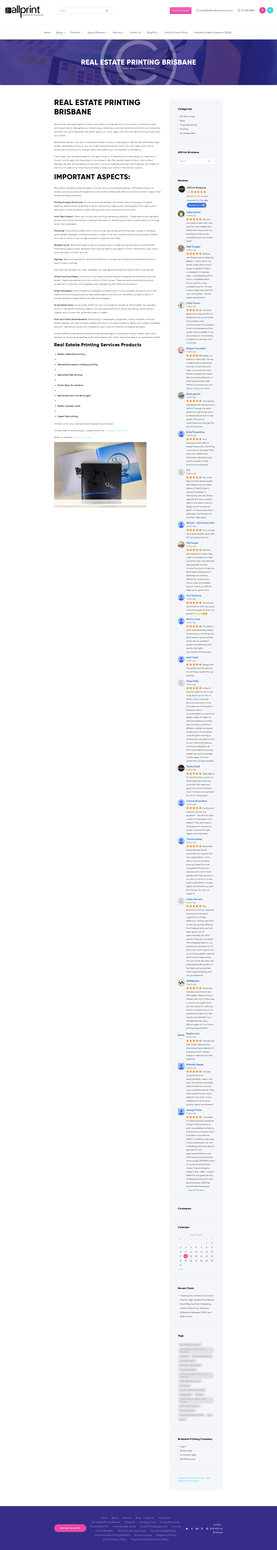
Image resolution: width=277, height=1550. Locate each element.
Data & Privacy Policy (114, 1539)
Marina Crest (193, 619)
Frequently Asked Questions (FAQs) (149, 1539)
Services (126, 1517)
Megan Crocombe (195, 348)
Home (125, 68)
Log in (183, 1446)
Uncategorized (187, 133)
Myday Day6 (193, 766)
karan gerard (193, 393)
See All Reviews (196, 1189)
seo (209, 1415)
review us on (195, 204)
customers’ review (82, 437)
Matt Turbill (192, 657)
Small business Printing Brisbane (112, 1534)
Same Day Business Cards (132, 1530)
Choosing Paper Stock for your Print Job (194, 1375)
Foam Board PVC (99, 1526)
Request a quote (181, 10)
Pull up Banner (187, 1410)
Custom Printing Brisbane (192, 1390)
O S (188, 470)
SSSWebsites (192, 980)
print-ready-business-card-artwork (193, 1400)
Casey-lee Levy (194, 899)
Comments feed (188, 1454)
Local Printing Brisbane (163, 1530)
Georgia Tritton (194, 1109)
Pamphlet (129, 1522)
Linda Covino (193, 302)
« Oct (180, 1269)
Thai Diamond (193, 595)
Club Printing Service (190, 1381)
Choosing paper (187, 1369)
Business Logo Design (190, 1365)
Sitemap (149, 1517)
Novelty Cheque (143, 1534)
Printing (184, 128)
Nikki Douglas (193, 246)
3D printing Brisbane (190, 1344)
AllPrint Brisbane (196, 187)
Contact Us (164, 1517)
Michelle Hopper (195, 1064)
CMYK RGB (184, 1385)
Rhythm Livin (193, 1033)
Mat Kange (192, 542)
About (115, 1517)
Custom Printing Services (153, 1526)
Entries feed (186, 1450)
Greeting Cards (147, 1522)
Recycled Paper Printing (191, 1415)
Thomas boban (194, 838)
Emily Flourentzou (195, 431)
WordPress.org (187, 1458)
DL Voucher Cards (170, 1522)
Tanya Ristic (192, 680)
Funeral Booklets (104, 1530)
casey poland (193, 211)
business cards (187, 1360)
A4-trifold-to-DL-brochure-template (193, 1350)
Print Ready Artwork (189, 1406)
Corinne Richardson (196, 800)
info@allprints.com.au (116, 430)
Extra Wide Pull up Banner (106, 1522)
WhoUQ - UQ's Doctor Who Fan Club (205, 522)
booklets (184, 1356)
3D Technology (187, 116)
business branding (202, 1356)
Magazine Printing (166, 1534)
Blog (182, 120)
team (182, 1419)
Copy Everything (188, 124)
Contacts (176, 1526)
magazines (185, 1394)
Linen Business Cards (124, 1526)
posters (199, 1394)
